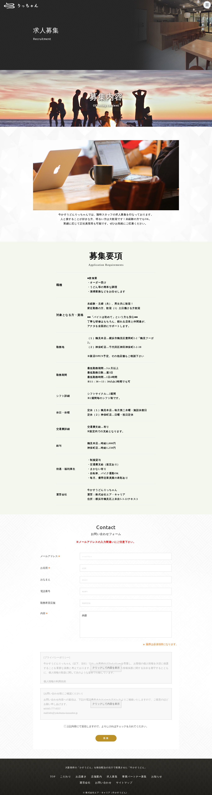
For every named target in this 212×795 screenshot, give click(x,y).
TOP (53, 776)
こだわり (65, 776)
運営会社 (85, 782)
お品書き (81, 776)
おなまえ (45, 579)
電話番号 (45, 591)
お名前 (44, 568)
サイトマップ (124, 782)
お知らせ (156, 776)
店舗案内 (96, 776)
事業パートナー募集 (134, 776)
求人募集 (112, 776)
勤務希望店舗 (47, 603)
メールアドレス (49, 556)
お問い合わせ (103, 782)
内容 (42, 613)
